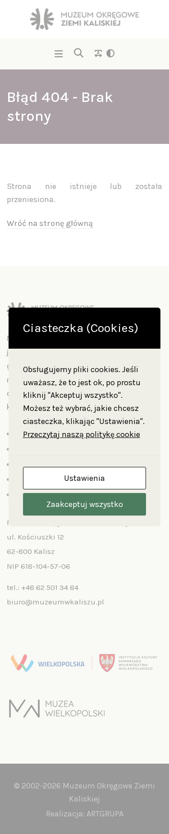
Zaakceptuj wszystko (84, 504)
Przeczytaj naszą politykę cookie (81, 434)
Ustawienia (84, 478)
